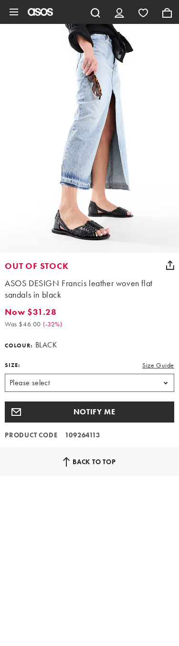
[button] (89, 412)
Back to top (94, 461)
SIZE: (12, 365)
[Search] (95, 12)
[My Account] (119, 12)
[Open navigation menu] (14, 12)
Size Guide (158, 365)
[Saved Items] (143, 12)
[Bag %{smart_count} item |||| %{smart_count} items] (167, 12)
